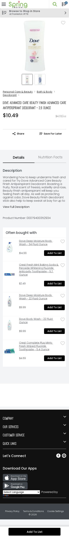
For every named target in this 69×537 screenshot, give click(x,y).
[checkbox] (63, 23)
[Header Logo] (17, 4)
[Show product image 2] (39, 79)
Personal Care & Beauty (18, 92)
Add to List (54, 253)
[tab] (18, 158)
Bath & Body (44, 92)
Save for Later (53, 133)
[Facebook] (58, 457)
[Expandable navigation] (3, 4)
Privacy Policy (12, 511)
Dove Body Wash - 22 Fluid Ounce (36, 320)
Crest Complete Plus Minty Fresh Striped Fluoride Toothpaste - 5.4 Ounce (36, 346)
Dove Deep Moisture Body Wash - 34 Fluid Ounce (36, 242)
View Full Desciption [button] (16, 207)
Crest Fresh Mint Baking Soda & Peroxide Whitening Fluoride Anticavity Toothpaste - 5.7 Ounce (39, 270)
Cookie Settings (55, 511)
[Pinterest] (64, 457)
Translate (15, 496)
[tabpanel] (34, 266)
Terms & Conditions (33, 511)
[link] (50, 133)
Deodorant (10, 95)
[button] (54, 4)
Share (20, 133)
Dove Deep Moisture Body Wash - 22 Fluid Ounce (36, 297)
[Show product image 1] (27, 79)
